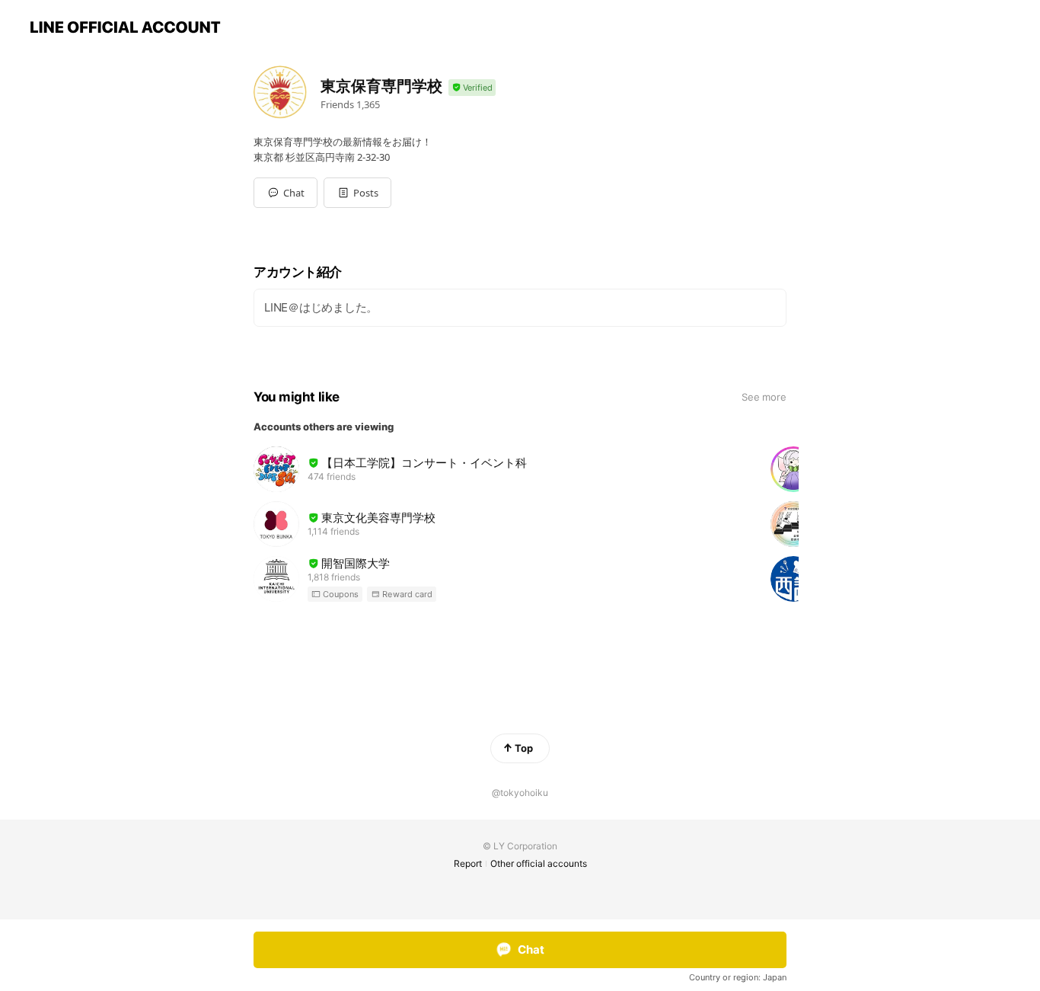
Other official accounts (538, 863)
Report (468, 863)
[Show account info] (472, 88)
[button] (357, 192)
